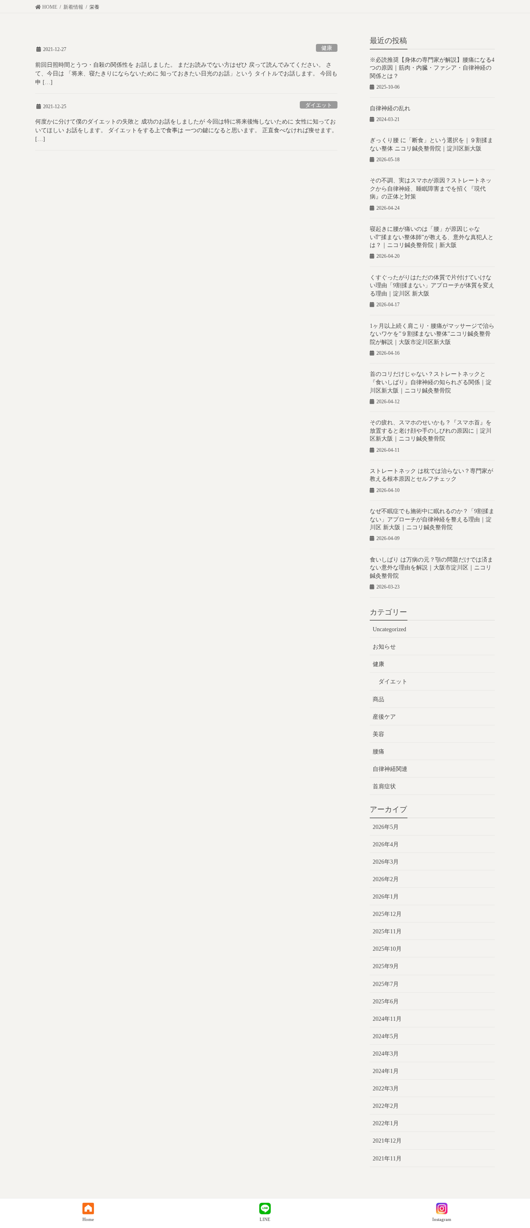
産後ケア (384, 717)
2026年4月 (386, 844)
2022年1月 (386, 1123)
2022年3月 (386, 1088)
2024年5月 (386, 1036)
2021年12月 (387, 1141)
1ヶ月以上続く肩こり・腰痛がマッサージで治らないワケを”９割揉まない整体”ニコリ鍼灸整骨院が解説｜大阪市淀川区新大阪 (432, 334)
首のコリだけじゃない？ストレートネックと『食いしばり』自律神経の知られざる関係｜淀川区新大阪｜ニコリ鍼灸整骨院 (430, 382)
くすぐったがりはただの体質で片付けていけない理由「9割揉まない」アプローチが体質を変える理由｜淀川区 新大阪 (432, 285)
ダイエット (318, 105)
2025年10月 (387, 949)
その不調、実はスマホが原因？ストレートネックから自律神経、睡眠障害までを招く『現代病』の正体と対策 (430, 188)
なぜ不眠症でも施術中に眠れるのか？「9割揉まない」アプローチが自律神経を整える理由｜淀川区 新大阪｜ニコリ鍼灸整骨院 (432, 519)
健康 (326, 48)
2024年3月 (386, 1054)
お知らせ (384, 647)
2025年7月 (386, 984)
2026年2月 (386, 879)
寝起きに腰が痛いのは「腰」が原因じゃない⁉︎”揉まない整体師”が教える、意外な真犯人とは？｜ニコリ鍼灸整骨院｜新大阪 (432, 237)
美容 (378, 734)
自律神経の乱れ (390, 108)
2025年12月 (387, 914)
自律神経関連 (390, 769)
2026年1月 (386, 897)
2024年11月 (387, 1019)
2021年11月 (387, 1158)
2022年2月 (386, 1106)
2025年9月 (386, 966)
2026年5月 (386, 827)
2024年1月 (386, 1071)
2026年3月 (386, 862)
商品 (378, 699)
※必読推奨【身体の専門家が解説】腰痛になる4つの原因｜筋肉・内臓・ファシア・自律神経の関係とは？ (432, 68)
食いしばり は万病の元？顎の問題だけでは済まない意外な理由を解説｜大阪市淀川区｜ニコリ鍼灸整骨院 (431, 568)
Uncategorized (389, 629)
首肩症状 (384, 786)
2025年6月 (386, 1001)
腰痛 (378, 751)
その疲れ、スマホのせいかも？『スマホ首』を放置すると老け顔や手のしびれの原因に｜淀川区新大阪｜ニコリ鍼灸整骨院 (430, 430)
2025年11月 (387, 931)
